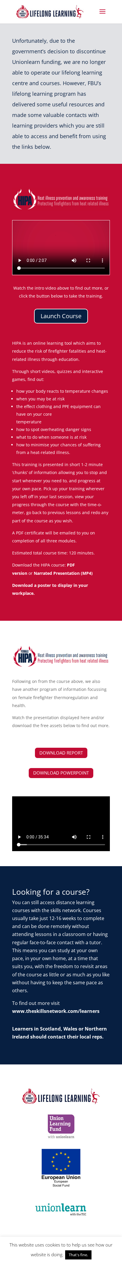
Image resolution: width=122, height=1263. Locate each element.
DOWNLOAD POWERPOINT (61, 773)
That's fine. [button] (78, 1254)
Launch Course (61, 316)
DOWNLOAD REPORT (61, 753)
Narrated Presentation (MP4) (63, 573)
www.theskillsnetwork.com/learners (55, 1011)
